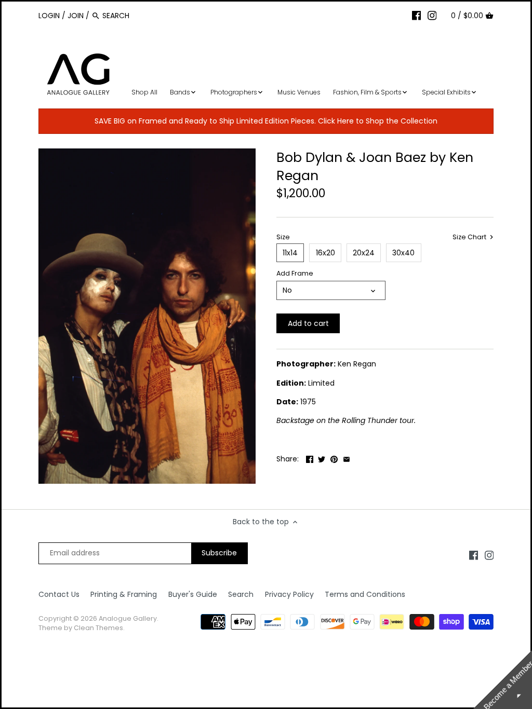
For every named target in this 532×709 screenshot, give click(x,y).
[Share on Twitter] (321, 458)
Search (241, 594)
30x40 (403, 253)
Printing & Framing (123, 594)
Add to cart (308, 323)
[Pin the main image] (334, 458)
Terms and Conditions (365, 594)
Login (49, 15)
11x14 (290, 253)
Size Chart (470, 237)
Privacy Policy (289, 594)
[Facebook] (416, 15)
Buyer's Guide (192, 594)
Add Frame (294, 273)
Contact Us (58, 594)
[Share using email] (346, 458)
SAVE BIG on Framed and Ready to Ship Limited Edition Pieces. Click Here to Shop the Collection (266, 121)
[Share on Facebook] (309, 458)
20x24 (364, 253)
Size (283, 237)
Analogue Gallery (128, 618)
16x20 (325, 253)
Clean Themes (98, 627)
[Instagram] (432, 15)
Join (76, 15)
